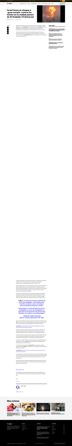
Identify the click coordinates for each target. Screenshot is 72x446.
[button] (52, 3)
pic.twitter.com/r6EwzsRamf (34, 313)
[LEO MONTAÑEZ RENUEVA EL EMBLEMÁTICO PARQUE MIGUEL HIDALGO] (58, 407)
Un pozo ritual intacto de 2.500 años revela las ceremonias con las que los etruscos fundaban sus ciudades (56, 47)
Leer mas (17, 381)
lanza (22, 391)
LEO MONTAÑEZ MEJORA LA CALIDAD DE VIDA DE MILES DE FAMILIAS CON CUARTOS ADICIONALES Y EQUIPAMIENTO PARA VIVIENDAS (57, 30)
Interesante (50, 45)
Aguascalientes (51, 28)
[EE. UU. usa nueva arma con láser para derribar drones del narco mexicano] (43, 407)
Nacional (50, 38)
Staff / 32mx (18, 19)
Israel (20, 391)
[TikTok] (58, 443)
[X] (8, 29)
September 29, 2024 (37, 318)
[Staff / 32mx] (18, 387)
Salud (49, 32)
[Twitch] (60, 443)
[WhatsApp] (8, 33)
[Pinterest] (8, 31)
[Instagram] (57, 443)
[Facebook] (8, 27)
